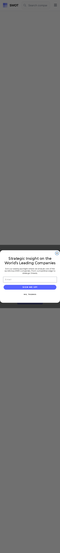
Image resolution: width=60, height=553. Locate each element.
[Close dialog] (57, 253)
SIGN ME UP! (30, 287)
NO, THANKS (30, 294)
